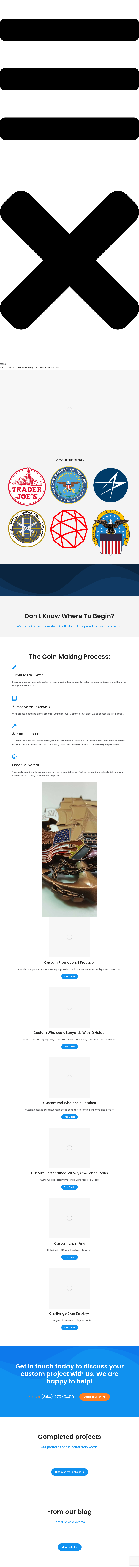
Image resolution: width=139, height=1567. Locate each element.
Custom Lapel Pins (69, 1243)
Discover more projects (69, 1472)
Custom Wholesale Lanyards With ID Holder (69, 1032)
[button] (69, 183)
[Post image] (69, 937)
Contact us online (94, 1397)
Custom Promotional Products (69, 962)
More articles (70, 1547)
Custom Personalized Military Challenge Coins (69, 1173)
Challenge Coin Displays (69, 1313)
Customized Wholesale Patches (69, 1103)
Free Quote (69, 976)
